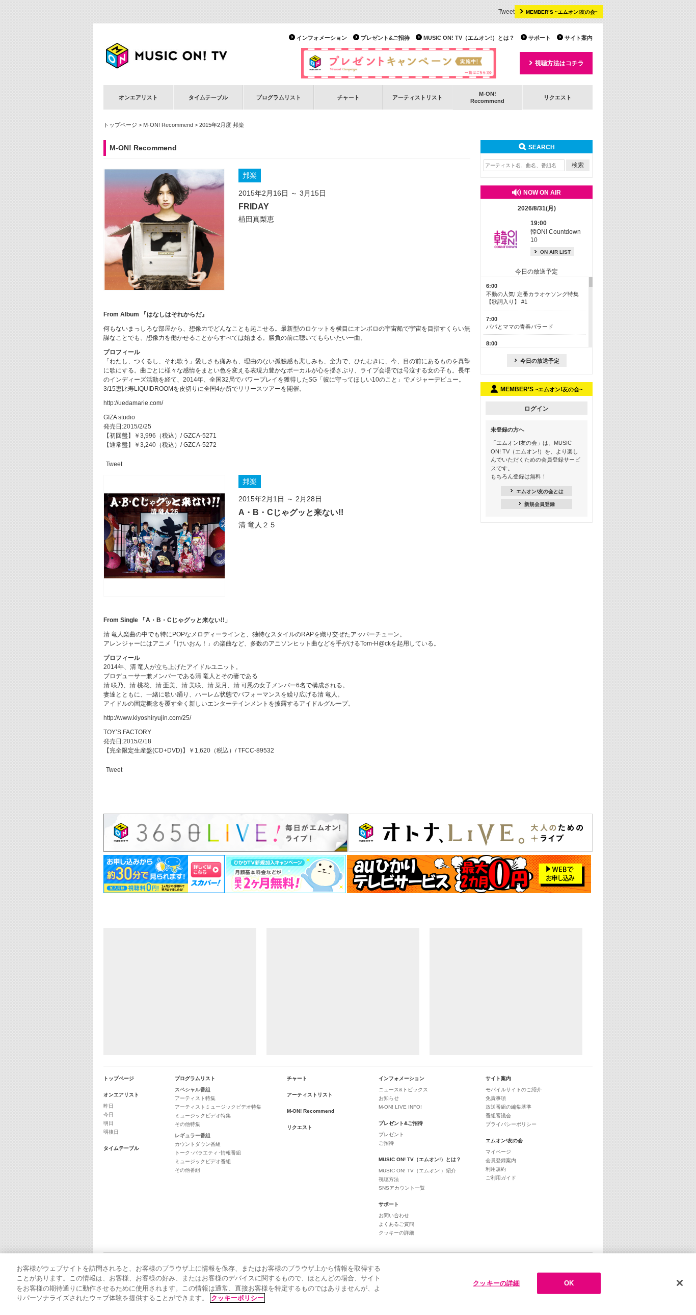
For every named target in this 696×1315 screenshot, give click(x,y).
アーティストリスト (417, 97)
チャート (348, 97)
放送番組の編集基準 (508, 1107)
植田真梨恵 (256, 219)
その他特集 (187, 1124)
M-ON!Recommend (487, 97)
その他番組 (187, 1170)
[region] (348, 1284)
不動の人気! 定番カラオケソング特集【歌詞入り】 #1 (532, 294)
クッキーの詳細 (396, 1233)
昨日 (108, 1106)
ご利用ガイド (501, 1177)
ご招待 (386, 1143)
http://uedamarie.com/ (133, 403)
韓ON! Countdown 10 (555, 232)
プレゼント (391, 1134)
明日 (108, 1123)
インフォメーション (322, 38)
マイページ (498, 1152)
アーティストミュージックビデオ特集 (218, 1107)
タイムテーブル (208, 97)
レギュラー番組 (192, 1135)
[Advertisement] (179, 991)
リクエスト (558, 97)
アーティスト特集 (195, 1098)
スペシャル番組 (192, 1089)
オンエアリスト (138, 97)
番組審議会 (498, 1115)
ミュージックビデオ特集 (203, 1115)
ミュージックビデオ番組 (203, 1161)
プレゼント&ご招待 (385, 38)
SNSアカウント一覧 (402, 1188)
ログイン (536, 408)
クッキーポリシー (237, 1298)
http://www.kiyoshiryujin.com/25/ (147, 717)
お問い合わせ (394, 1215)
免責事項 (496, 1098)
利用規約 (496, 1169)
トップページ (120, 125)
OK (569, 1283)
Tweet (506, 11)
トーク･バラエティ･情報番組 (208, 1153)
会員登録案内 (501, 1160)
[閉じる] (679, 1283)
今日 (108, 1114)
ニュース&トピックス (403, 1089)
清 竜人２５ (257, 525)
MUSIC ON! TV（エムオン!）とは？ (469, 38)
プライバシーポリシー (511, 1124)
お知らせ (389, 1098)
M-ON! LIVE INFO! (400, 1107)
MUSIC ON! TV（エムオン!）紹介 (417, 1170)
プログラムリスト (278, 97)
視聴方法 (389, 1179)
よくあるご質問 (396, 1224)
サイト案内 (579, 38)
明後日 (111, 1132)
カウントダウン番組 (198, 1144)
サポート (539, 38)
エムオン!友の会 (504, 1140)
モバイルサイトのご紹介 (514, 1089)
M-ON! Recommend (168, 125)
